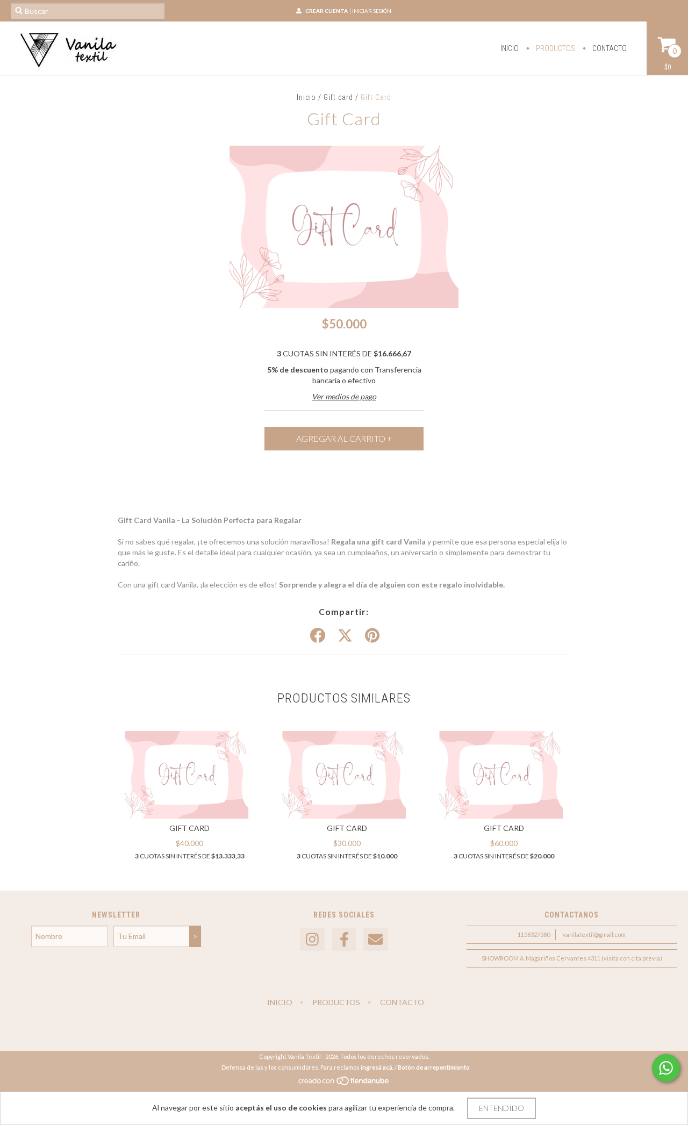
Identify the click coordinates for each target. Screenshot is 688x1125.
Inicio (509, 48)
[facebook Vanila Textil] (344, 939)
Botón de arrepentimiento (434, 1067)
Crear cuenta (326, 11)
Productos (554, 48)
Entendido (501, 1108)
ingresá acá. (377, 1067)
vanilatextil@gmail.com (594, 934)
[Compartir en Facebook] (317, 636)
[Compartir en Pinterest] (372, 636)
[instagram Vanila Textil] (312, 939)
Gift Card (189, 828)
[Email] (375, 939)
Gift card (339, 97)
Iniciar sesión (371, 11)
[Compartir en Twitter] (345, 636)
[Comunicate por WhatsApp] (666, 1068)
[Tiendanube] (344, 1083)
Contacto (609, 48)
